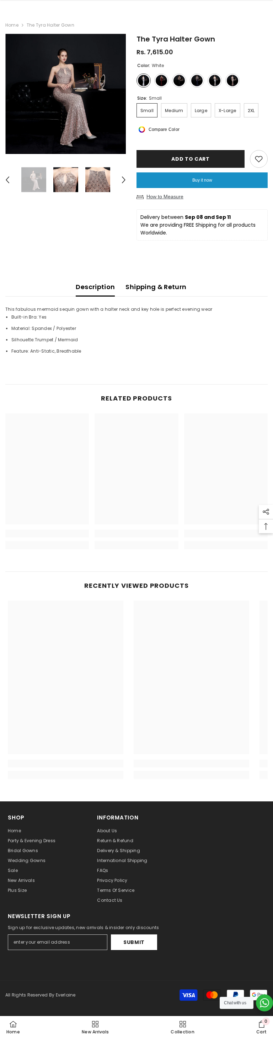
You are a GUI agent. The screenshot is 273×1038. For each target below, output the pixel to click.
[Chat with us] (264, 1002)
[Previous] (7, 180)
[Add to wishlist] (259, 159)
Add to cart (190, 158)
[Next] (123, 180)
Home (11, 25)
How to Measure (164, 196)
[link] (47, 533)
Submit (134, 942)
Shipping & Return (155, 286)
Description (95, 286)
